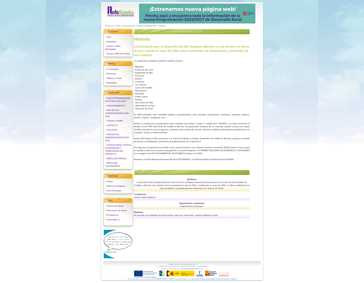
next (247, 14)
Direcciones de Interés (117, 210)
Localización (140, 194)
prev (147, 14)
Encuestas (111, 73)
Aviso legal (195, 279)
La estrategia (112, 69)
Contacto (233, 279)
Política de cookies (222, 279)
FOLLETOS (112, 130)
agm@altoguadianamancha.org (192, 268)
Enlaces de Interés (115, 206)
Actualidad (111, 41)
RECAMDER (156, 279)
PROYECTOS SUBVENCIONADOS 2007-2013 (117, 113)
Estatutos (192, 179)
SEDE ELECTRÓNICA (117, 158)
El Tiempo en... (113, 215)
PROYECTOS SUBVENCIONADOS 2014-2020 (117, 137)
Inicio (109, 37)
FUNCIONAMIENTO (116, 106)
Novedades (112, 83)
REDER (164, 279)
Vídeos (110, 181)
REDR (171, 279)
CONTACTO (112, 125)
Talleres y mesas (114, 78)
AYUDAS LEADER (115, 121)
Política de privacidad (207, 279)
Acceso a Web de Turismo (118, 54)
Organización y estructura (191, 203)
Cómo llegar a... (114, 219)
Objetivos (138, 212)
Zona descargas (114, 190)
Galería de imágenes (116, 186)
